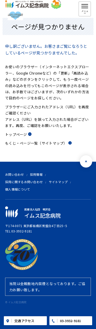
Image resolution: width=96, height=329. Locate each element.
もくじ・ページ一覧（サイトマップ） (36, 143)
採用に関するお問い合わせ (24, 182)
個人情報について (17, 189)
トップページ (16, 134)
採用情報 (36, 174)
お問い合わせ (14, 174)
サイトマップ (58, 182)
